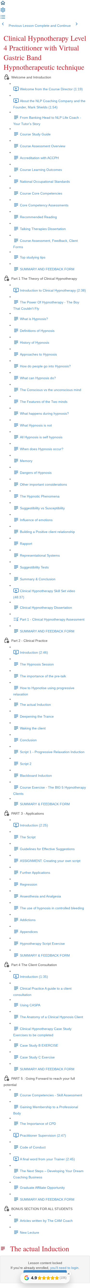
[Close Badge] (68, 1273)
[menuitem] (3, 12)
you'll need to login (64, 1268)
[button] (3, 5)
